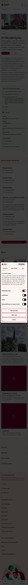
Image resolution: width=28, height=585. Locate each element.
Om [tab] (23, 268)
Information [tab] (14, 268)
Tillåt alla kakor (14, 310)
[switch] (24, 295)
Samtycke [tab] (5, 268)
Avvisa (14, 319)
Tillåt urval (14, 315)
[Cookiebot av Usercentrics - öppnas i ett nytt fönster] (20, 264)
